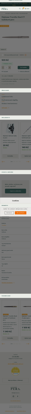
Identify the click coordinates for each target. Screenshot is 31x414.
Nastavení (9, 213)
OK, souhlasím (20, 213)
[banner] (5, 8)
